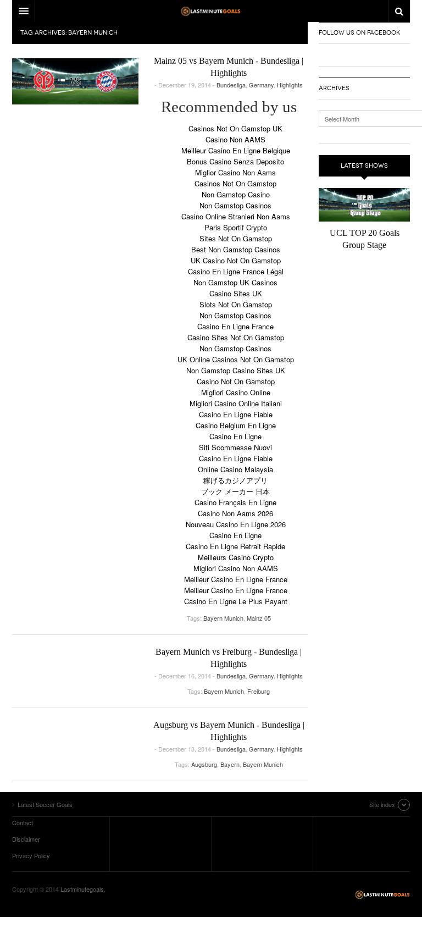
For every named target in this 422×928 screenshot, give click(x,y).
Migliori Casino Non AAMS (235, 568)
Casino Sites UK (235, 293)
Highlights (290, 84)
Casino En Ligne (235, 436)
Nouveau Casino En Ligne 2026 (236, 524)
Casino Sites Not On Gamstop (235, 337)
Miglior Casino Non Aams (235, 172)
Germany (261, 84)
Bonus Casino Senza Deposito (235, 161)
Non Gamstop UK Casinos (235, 282)
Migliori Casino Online (235, 392)
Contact (22, 822)
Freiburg (258, 691)
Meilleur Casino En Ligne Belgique (235, 150)
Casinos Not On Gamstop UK (235, 128)
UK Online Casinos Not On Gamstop (235, 359)
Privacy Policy (31, 855)
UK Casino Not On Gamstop (236, 260)
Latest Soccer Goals (382, 894)
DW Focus (211, 11)
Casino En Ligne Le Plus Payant (235, 601)
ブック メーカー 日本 (235, 491)
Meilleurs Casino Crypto (236, 557)
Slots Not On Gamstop (235, 304)
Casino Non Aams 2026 (235, 513)
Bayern (230, 764)
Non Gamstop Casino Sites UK (235, 370)
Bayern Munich (223, 618)
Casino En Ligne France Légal (236, 271)
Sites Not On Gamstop (235, 238)
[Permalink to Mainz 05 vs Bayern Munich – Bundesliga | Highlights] (75, 81)
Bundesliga (231, 84)
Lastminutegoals (82, 889)
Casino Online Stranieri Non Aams (235, 216)
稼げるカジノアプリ (235, 480)
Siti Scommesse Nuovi (235, 447)
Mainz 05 (259, 618)
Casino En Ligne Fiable (236, 414)
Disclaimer (26, 839)
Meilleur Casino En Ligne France (235, 579)
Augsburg (204, 764)
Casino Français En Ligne (235, 502)
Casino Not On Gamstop (236, 381)
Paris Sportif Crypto (235, 227)
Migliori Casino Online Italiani (236, 403)
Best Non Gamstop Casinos (235, 249)
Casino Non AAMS (235, 139)
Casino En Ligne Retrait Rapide (235, 546)
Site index (382, 804)
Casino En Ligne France (235, 326)
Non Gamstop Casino (236, 194)
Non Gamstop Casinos (235, 205)
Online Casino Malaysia (235, 469)
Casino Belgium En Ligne (236, 425)
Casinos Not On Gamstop (235, 183)
